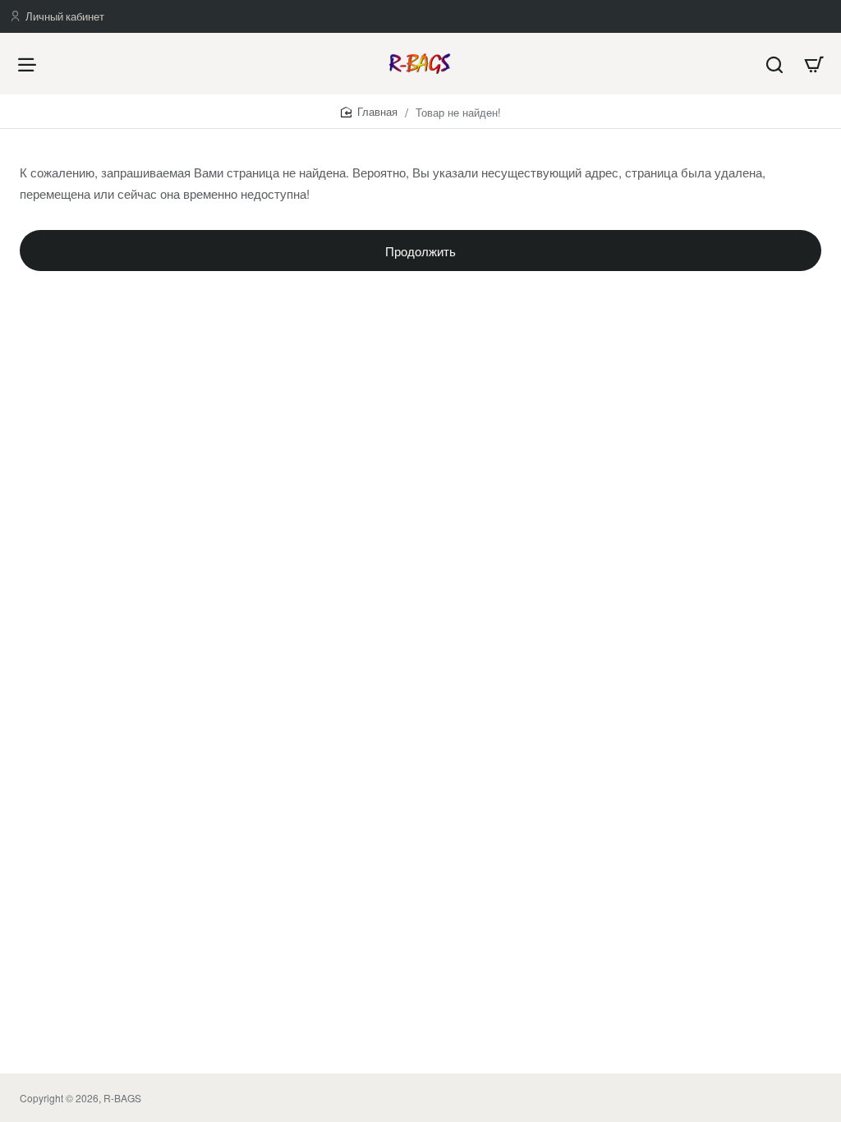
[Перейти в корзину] (814, 63)
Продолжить (420, 251)
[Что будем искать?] (774, 63)
